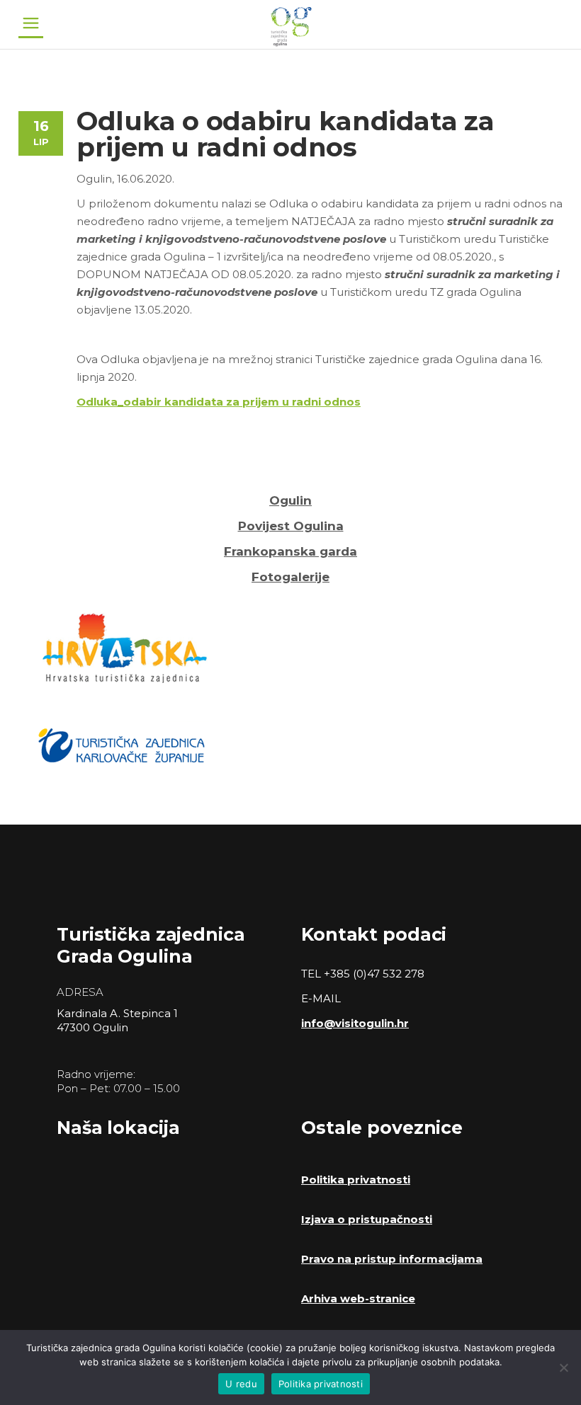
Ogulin (290, 500)
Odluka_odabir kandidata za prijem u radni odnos (219, 401)
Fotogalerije (290, 577)
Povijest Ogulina (291, 526)
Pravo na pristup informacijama (392, 1259)
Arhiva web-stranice (358, 1298)
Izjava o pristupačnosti (366, 1219)
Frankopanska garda (290, 551)
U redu (241, 1383)
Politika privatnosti (355, 1179)
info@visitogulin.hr (355, 1023)
